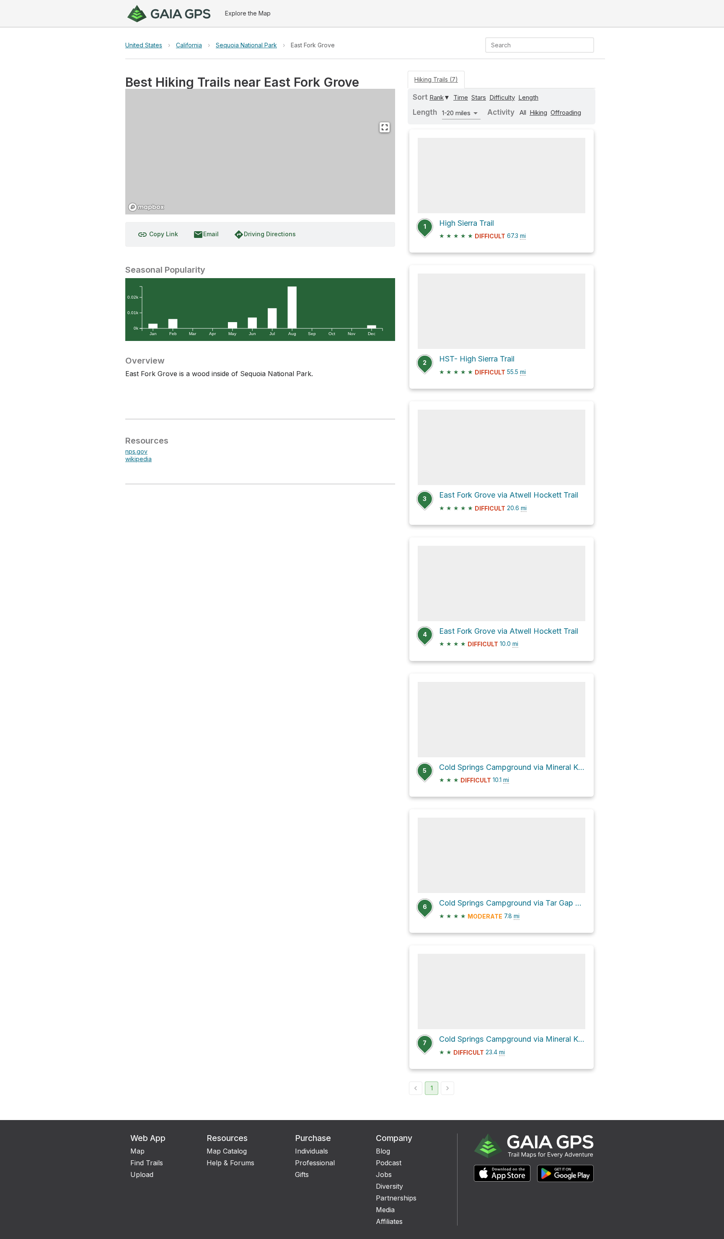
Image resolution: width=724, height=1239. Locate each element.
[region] (260, 151)
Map (137, 1151)
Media (385, 1209)
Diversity (389, 1186)
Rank (436, 97)
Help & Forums (230, 1163)
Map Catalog (227, 1151)
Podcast (388, 1163)
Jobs (384, 1174)
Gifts (302, 1174)
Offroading (566, 112)
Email (206, 235)
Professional (315, 1163)
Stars (478, 97)
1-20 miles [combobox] (456, 113)
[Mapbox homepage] (146, 207)
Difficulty (502, 97)
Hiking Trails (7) (436, 79)
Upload (141, 1174)
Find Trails (146, 1163)
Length (528, 97)
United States (143, 45)
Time (460, 97)
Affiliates (389, 1221)
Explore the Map (248, 13)
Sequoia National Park (246, 45)
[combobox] (533, 45)
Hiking (538, 112)
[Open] (590, 45)
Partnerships (396, 1198)
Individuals (311, 1151)
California (189, 45)
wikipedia (138, 458)
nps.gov (136, 451)
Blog (383, 1151)
